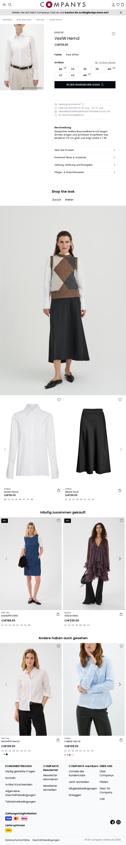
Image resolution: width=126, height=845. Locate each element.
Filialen (104, 782)
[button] (85, 150)
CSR (102, 799)
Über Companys (107, 773)
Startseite (7, 19)
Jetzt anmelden (79, 782)
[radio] (73, 69)
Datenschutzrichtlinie (17, 840)
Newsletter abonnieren (50, 777)
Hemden (40, 19)
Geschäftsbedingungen (46, 840)
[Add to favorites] (113, 34)
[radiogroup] (85, 72)
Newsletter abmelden (50, 788)
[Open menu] (4, 4)
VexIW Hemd (55, 19)
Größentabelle (107, 62)
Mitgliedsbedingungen (83, 788)
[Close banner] (120, 12)
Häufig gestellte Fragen (20, 771)
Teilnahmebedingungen (20, 802)
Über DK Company (106, 790)
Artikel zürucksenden (18, 784)
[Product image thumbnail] (23, 88)
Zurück (56, 200)
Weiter (69, 200)
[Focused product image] (22, 57)
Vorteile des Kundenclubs (77, 773)
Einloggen (75, 795)
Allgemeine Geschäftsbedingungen (20, 793)
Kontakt (10, 778)
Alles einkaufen (24, 19)
